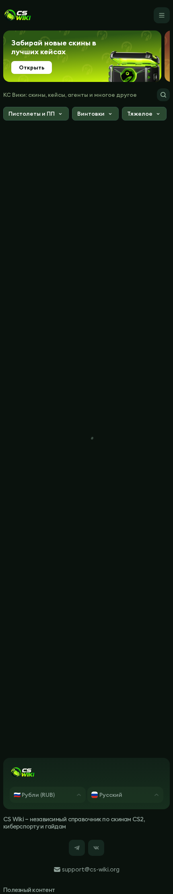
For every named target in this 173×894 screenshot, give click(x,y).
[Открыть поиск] (163, 94)
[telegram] (77, 848)
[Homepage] (17, 15)
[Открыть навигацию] (162, 15)
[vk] (96, 848)
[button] (36, 114)
